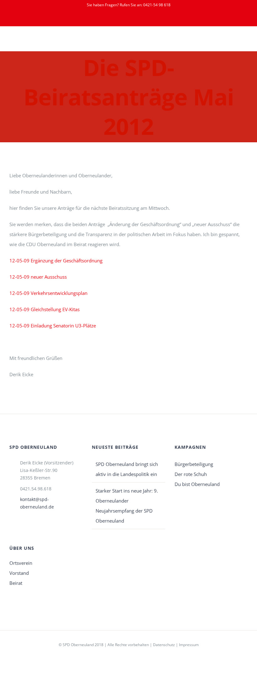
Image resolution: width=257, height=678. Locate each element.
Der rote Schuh (191, 474)
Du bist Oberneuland (197, 484)
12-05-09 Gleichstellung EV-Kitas (44, 309)
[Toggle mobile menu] (245, 41)
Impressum (189, 644)
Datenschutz (164, 644)
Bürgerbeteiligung (194, 464)
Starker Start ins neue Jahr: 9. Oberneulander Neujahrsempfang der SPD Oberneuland (127, 506)
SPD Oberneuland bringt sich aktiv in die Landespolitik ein (127, 469)
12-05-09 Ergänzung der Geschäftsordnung (55, 260)
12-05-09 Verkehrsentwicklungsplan (48, 293)
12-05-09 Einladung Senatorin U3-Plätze (52, 325)
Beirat (15, 583)
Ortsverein (20, 563)
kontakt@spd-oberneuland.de (37, 503)
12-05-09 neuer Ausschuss (38, 277)
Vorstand (19, 573)
